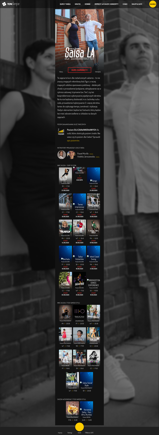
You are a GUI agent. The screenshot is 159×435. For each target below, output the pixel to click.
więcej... (91, 154)
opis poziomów (73, 140)
